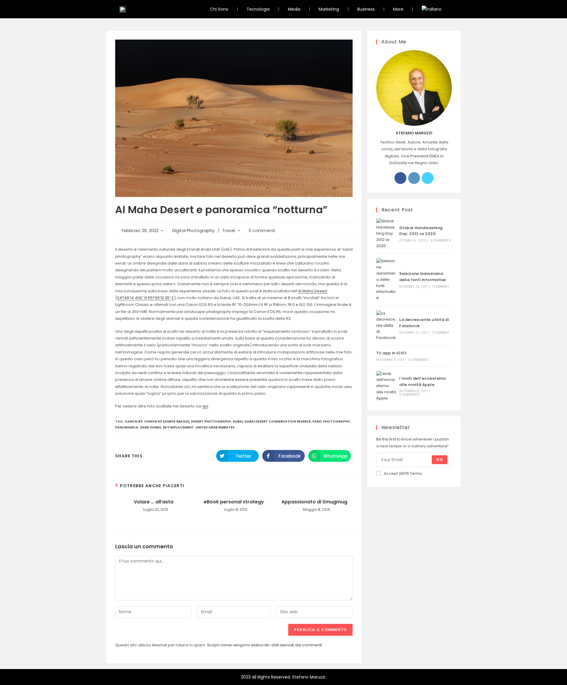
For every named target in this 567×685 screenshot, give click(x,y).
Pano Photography (331, 421)
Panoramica (126, 427)
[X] (428, 178)
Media (294, 9)
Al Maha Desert (312, 291)
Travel (228, 231)
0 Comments (441, 240)
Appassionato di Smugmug (314, 502)
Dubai (238, 421)
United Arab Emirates (214, 427)
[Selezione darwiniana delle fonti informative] (386, 279)
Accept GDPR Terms (403, 473)
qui (205, 406)
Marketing (329, 9)
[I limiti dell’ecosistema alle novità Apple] (386, 386)
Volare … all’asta (153, 502)
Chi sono (219, 9)
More (398, 9)
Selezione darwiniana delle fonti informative (422, 277)
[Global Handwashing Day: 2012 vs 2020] (386, 233)
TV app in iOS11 (391, 353)
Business (366, 9)
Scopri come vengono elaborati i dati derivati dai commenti (264, 645)
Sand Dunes (150, 427)
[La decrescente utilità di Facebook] (386, 325)
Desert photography (211, 421)
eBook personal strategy (234, 502)
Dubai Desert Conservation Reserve (278, 421)
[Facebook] (400, 178)
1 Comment (440, 286)
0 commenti (262, 231)
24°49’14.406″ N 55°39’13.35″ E (145, 298)
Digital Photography (193, 231)
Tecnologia (258, 9)
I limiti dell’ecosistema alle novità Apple (422, 381)
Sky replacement (178, 427)
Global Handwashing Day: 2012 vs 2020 (420, 231)
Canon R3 (133, 421)
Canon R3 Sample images (166, 421)
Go (439, 459)
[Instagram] (414, 178)
